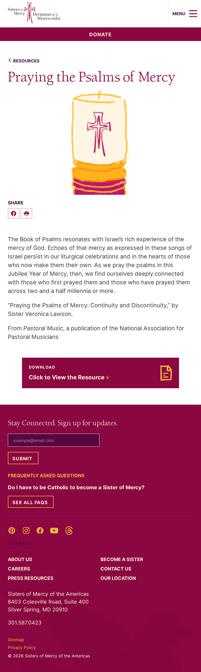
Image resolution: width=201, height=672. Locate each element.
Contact (116, 568)
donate (100, 35)
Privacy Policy (22, 647)
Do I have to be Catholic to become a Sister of (77, 487)
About (20, 559)
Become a (122, 559)
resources (26, 60)
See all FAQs (30, 502)
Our (118, 578)
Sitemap (16, 639)
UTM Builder (20, 543)
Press (31, 578)
